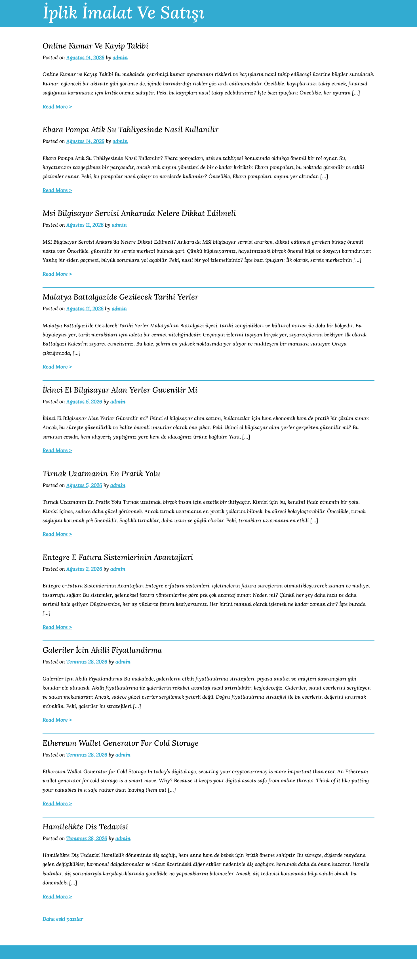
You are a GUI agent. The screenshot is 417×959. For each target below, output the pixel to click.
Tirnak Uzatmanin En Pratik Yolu (101, 473)
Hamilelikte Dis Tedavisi (85, 826)
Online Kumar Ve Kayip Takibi (95, 45)
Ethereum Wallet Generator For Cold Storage (121, 743)
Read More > (57, 106)
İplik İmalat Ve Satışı (124, 12)
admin (120, 57)
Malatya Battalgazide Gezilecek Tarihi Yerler (120, 297)
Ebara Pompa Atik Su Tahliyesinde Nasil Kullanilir (130, 129)
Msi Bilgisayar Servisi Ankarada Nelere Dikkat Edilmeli (139, 213)
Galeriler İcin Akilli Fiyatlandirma (102, 650)
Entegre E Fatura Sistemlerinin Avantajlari (118, 557)
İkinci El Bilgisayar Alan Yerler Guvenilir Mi (120, 390)
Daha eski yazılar (63, 919)
